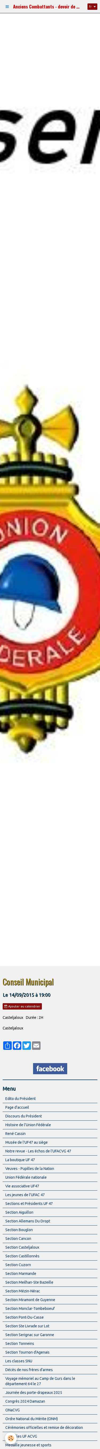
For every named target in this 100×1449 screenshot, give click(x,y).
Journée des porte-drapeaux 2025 (33, 1392)
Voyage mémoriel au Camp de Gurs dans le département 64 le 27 (40, 1381)
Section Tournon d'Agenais (27, 1352)
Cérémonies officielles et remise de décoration (44, 1427)
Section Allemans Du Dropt (27, 1221)
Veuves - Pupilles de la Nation (29, 1168)
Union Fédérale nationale (26, 1177)
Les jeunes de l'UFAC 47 (25, 1195)
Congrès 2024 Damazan (25, 1401)
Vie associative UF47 (22, 1186)
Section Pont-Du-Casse (24, 1317)
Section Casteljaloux (22, 1247)
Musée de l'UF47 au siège (26, 1142)
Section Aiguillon (19, 1212)
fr (90, 6)
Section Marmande (20, 1273)
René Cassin (15, 1133)
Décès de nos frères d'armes (29, 1370)
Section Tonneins (19, 1343)
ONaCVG (12, 1410)
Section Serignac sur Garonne (29, 1335)
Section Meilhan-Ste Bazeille (29, 1282)
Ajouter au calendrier (23, 1006)
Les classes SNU (18, 1361)
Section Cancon (18, 1238)
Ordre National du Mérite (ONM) (31, 1419)
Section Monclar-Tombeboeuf (30, 1308)
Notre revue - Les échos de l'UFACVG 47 (38, 1151)
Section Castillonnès (22, 1256)
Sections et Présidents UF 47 (29, 1203)
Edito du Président (20, 1098)
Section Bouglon (19, 1230)
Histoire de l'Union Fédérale (28, 1125)
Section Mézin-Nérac (22, 1291)
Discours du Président (23, 1116)
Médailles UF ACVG (21, 1436)
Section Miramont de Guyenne (30, 1300)
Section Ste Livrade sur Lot (27, 1326)
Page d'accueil (17, 1107)
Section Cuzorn (18, 1265)
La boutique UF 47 (20, 1160)
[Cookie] (11, 1438)
